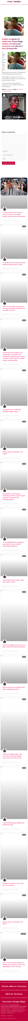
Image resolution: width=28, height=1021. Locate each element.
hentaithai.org (10, 1011)
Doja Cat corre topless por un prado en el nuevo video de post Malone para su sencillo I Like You (14, 308)
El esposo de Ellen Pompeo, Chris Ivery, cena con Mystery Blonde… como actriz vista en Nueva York (12, 756)
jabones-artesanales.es (18, 1011)
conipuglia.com (4, 1011)
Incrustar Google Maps (14, 1002)
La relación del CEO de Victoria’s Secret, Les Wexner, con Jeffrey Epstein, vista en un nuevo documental (14, 214)
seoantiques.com (15, 1010)
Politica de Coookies (9, 1006)
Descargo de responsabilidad (20, 1006)
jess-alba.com (8, 1010)
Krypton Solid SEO (11, 1018)
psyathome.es (4, 1013)
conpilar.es (3, 1010)
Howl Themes (14, 2)
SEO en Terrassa (14, 994)
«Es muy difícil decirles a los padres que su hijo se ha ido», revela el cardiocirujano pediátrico (13, 544)
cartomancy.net (22, 1010)
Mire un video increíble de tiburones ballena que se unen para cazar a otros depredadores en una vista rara (14, 964)
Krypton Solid (10, 1015)
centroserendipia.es (16, 1008)
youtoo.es (22, 1008)
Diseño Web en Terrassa (14, 986)
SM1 (24, 1007)
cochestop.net (10, 1013)
